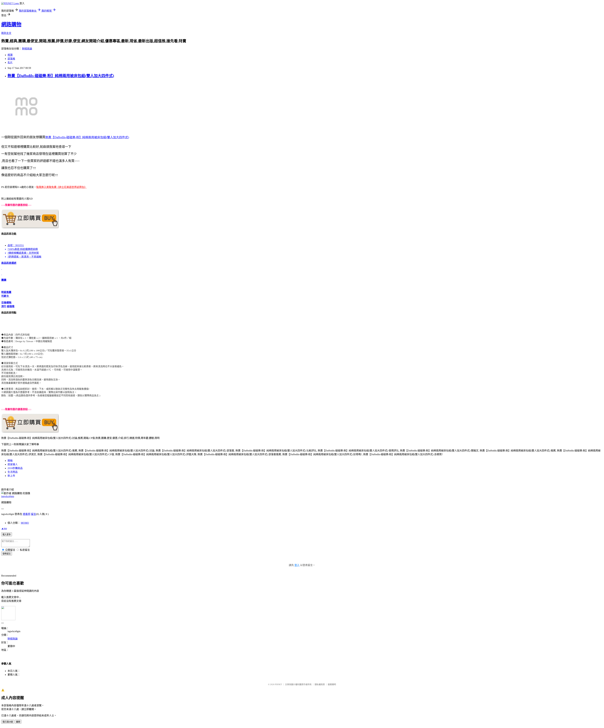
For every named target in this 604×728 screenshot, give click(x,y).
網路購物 (11, 24)
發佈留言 (7, 553)
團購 (3, 280)
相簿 (10, 55)
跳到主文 (6, 33)
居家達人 (13, 464)
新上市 (11, 475)
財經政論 (27, 48)
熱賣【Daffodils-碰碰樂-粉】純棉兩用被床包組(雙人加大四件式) (61, 76)
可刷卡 (5, 296)
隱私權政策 (320, 684)
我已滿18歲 (8, 722)
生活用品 (13, 472)
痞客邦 (26, 514)
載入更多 (7, 534)
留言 (33, 514)
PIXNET (278, 684)
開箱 (10, 460)
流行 (3, 306)
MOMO (25, 523)
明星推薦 (6, 292)
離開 (18, 722)
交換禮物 (6, 302)
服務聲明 (332, 684)
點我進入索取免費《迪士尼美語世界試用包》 (61, 187)
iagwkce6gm (7, 496)
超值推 (10, 306)
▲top (4, 528)
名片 (10, 62)
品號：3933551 (16, 245)
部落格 (11, 58)
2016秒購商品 (15, 468)
